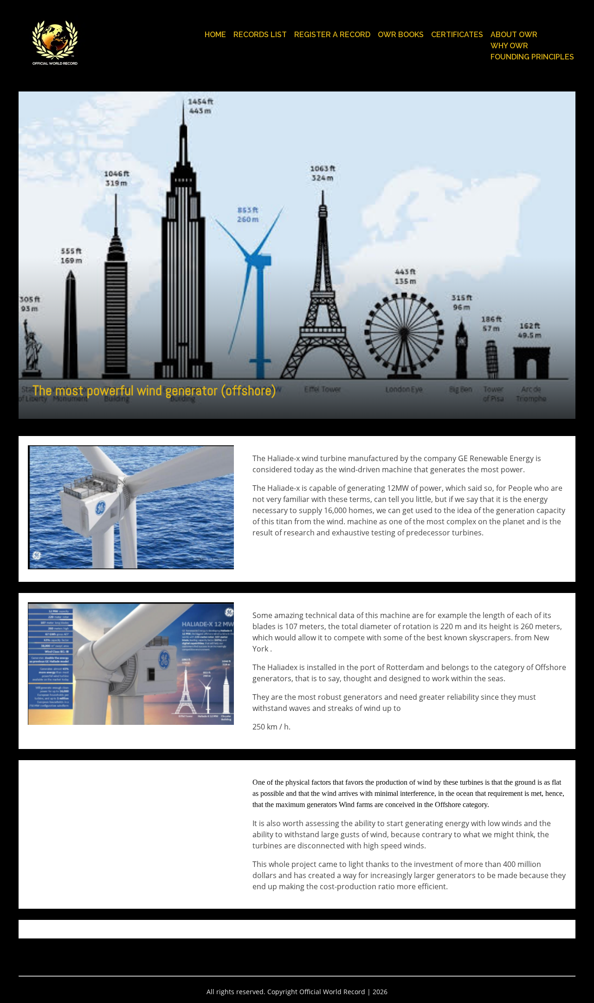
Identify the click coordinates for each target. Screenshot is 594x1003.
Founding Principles (532, 56)
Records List (260, 34)
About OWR (514, 34)
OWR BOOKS (401, 34)
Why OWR (509, 45)
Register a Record (332, 34)
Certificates (457, 34)
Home (215, 34)
